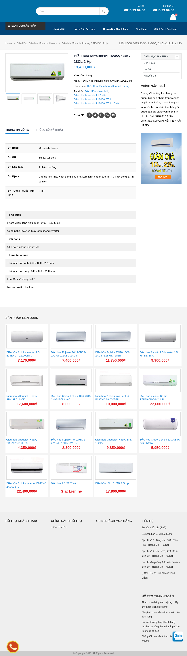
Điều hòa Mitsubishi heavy (114, 86)
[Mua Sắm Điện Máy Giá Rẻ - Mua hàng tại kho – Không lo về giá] (18, 11)
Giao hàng (141, 29)
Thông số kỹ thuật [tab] (49, 129)
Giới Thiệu (149, 63)
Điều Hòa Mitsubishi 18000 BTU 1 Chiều (97, 103)
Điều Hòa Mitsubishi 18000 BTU (92, 99)
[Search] (104, 11)
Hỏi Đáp (148, 69)
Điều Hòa (92, 86)
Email (113, 115)
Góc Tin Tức (60, 527)
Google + (107, 115)
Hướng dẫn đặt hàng (84, 29)
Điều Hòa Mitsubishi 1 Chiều (90, 95)
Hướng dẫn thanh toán (115, 29)
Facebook (89, 115)
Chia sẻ (79, 115)
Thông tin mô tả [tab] (17, 129)
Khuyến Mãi (150, 75)
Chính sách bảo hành (165, 29)
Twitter (95, 115)
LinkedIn (101, 115)
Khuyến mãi (59, 29)
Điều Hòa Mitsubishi (96, 91)
